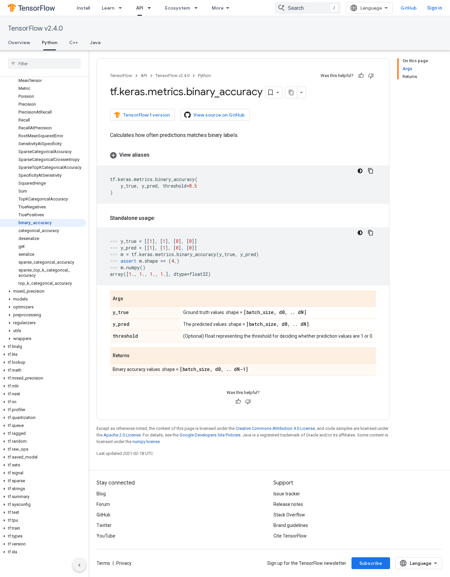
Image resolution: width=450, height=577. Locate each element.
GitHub (409, 8)
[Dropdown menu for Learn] (122, 8)
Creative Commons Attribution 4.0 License (275, 428)
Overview (19, 42)
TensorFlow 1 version (146, 115)
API (139, 8)
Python (49, 42)
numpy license (146, 441)
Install (83, 8)
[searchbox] (44, 63)
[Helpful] (361, 76)
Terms (103, 563)
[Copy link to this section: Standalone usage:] (161, 218)
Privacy (123, 563)
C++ (73, 42)
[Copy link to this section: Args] (129, 299)
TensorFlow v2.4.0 (35, 28)
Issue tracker (286, 493)
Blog (101, 493)
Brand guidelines (290, 525)
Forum (103, 504)
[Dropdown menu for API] (151, 8)
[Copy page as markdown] (291, 92)
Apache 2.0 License (122, 435)
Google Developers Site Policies (210, 435)
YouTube (106, 535)
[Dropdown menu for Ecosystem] (198, 8)
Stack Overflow (289, 514)
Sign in (434, 8)
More (218, 8)
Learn (108, 8)
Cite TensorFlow (290, 535)
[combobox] (308, 8)
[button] (43, 291)
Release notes (288, 504)
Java (95, 42)
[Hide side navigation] (79, 565)
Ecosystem (177, 8)
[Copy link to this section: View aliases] (156, 155)
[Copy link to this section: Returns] (136, 356)
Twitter (104, 525)
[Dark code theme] (360, 171)
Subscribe (370, 563)
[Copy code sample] (370, 171)
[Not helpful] (371, 76)
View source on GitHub (219, 115)
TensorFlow (121, 75)
